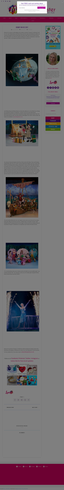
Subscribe (41, 8)
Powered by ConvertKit (32, 11)
